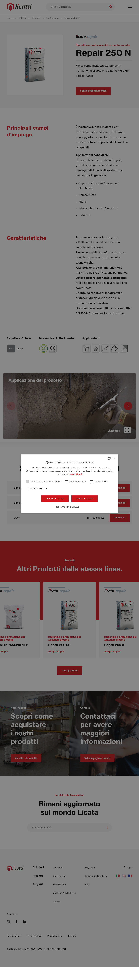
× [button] (114, 458)
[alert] (69, 483)
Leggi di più (76, 474)
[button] (69, 506)
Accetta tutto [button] (55, 498)
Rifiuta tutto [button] (84, 498)
